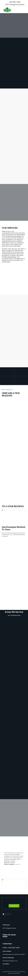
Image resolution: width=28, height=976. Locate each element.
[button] (26, 9)
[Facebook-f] (3, 939)
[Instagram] (5, 939)
